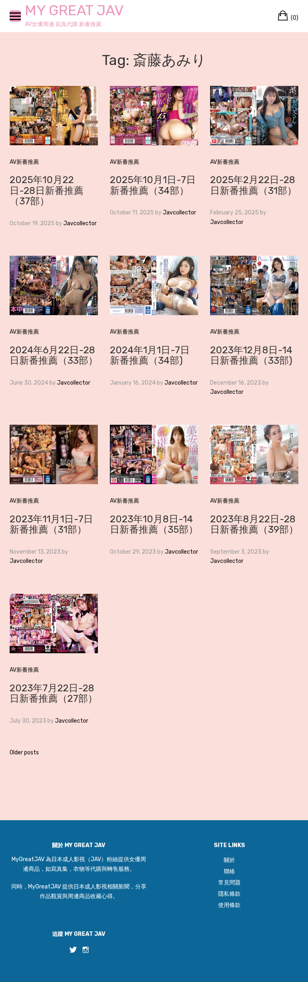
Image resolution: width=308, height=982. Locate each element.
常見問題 (229, 882)
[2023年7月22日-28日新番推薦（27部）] (54, 623)
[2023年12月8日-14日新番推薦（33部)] (254, 285)
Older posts (24, 752)
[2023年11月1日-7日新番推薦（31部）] (54, 454)
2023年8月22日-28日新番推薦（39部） (254, 524)
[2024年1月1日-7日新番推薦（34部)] (154, 285)
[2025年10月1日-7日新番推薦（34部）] (154, 115)
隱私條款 (229, 893)
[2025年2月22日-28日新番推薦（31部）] (254, 115)
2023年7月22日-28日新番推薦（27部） (53, 693)
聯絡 (229, 871)
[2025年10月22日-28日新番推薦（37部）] (54, 115)
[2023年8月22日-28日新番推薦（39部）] (254, 454)
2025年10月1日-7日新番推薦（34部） (153, 185)
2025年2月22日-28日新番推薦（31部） (253, 185)
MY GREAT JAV (74, 10)
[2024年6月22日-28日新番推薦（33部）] (54, 285)
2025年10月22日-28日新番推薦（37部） (46, 190)
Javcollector (80, 223)
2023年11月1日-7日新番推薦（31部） (51, 524)
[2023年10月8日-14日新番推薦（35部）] (154, 454)
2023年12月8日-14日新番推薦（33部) (251, 355)
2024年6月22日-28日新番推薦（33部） (54, 355)
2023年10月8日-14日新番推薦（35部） (154, 524)
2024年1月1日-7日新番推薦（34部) (150, 355)
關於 (229, 860)
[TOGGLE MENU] (15, 16)
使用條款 (229, 905)
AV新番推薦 (24, 162)
